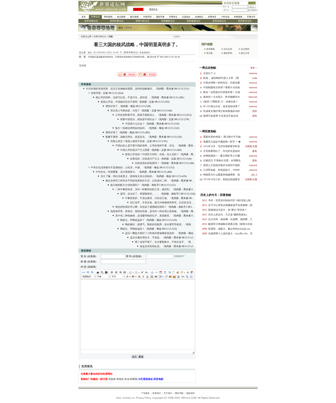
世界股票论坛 (193, 21)
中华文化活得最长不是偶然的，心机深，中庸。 (116, 167)
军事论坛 (95, 17)
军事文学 (251, 17)
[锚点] (152, 272)
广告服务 (145, 393)
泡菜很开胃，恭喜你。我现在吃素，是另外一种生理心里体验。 (144, 211)
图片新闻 (134, 17)
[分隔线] (156, 272)
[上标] (142, 272)
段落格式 (87, 276)
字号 (114, 276)
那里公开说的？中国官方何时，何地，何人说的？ (152, 154)
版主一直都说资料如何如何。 (131, 128)
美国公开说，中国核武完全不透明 (119, 102)
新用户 (252, 3)
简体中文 (138, 9)
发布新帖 (210, 49)
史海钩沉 (199, 17)
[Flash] (178, 276)
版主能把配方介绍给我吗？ (125, 185)
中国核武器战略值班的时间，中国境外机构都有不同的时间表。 (117, 57)
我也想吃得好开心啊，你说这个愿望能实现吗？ (141, 207)
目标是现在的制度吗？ (147, 163)
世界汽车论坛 (142, 21)
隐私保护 (190, 393)
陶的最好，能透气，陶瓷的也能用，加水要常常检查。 (154, 224)
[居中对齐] (116, 272)
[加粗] (139, 276)
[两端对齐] (124, 272)
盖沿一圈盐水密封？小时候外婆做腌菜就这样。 (151, 233)
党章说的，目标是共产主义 (144, 158)
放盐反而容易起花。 (151, 246)
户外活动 (225, 17)
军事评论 (173, 17)
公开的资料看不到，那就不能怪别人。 (136, 115)
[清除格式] (166, 276)
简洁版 (209, 53)
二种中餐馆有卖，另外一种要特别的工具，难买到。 (143, 189)
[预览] (102, 272)
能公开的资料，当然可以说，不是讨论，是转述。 (123, 97)
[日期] (160, 272)
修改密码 (228, 53)
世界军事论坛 (91, 21)
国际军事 (160, 17)
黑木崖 (128, 27)
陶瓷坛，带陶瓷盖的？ (132, 220)
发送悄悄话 (144, 52)
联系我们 (157, 393)
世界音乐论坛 (245, 21)
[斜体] (143, 276)
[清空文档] (173, 272)
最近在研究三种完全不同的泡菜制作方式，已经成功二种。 (137, 180)
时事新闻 (238, 17)
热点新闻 (121, 17)
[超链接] (182, 276)
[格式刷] (177, 272)
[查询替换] (106, 272)
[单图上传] (170, 276)
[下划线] (147, 276)
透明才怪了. (112, 106)
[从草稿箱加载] (192, 272)
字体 (99, 276)
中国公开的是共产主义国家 (135, 150)
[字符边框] (151, 276)
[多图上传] (174, 276)
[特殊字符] (191, 276)
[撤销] (87, 272)
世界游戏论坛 (219, 21)
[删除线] (156, 276)
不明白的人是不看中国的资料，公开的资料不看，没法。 (146, 145)
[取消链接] (187, 276)
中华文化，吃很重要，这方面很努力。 (116, 172)
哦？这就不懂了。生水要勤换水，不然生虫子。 (160, 242)
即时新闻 (108, 17)
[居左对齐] (112, 272)
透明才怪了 (112, 132)
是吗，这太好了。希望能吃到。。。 (139, 193)
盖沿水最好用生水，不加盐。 (146, 237)
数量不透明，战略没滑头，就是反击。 (126, 137)
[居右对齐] (120, 272)
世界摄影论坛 (168, 21)
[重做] (92, 272)
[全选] (187, 272)
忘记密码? (252, 10)
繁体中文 (153, 9)
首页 (84, 17)
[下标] (146, 272)
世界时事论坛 (117, 21)
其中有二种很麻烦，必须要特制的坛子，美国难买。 (143, 215)
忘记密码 (245, 49)
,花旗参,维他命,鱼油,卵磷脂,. (122, 379)
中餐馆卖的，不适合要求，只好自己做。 (147, 198)
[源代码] (83, 272)
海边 (90, 52)
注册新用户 (179, 256)
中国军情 (147, 17)
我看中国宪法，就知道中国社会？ (138, 119)
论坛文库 (228, 49)
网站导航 (179, 393)
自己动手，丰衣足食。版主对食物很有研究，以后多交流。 (162, 202)
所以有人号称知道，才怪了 (125, 110)
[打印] (97, 272)
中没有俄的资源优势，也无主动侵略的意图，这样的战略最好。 (120, 88)
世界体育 (212, 17)
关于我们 (168, 393)
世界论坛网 (86, 36)
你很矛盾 (96, 93)
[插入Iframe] (169, 272)
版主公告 (245, 53)
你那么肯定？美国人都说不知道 (127, 141)
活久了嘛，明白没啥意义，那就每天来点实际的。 (128, 176)
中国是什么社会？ (135, 123)
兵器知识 (186, 17)
